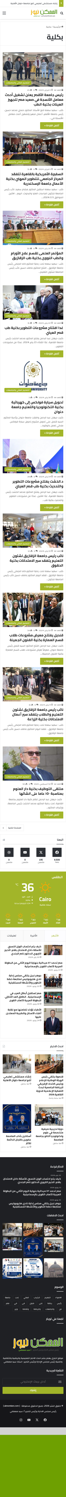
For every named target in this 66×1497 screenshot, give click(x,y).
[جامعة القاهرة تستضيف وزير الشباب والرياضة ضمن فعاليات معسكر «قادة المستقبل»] (53, 1229)
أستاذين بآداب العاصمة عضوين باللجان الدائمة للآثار (18, 1139)
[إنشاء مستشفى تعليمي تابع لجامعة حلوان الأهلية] (17, 1063)
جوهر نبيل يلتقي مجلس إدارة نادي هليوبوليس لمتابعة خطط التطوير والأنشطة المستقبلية (24, 979)
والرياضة (37, 1309)
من (60, 1309)
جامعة (7, 1297)
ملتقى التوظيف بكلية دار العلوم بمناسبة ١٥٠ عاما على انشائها (38, 791)
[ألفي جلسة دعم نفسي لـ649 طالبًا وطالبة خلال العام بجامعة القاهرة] (12, 1243)
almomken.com (11, 1406)
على (41, 1303)
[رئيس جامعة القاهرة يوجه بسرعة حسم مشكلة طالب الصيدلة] (53, 1267)
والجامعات (49, 1309)
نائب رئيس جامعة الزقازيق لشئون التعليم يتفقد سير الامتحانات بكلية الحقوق (36, 560)
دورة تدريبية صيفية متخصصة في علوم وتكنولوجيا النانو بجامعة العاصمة (49, 1134)
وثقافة (26, 1309)
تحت (17, 1297)
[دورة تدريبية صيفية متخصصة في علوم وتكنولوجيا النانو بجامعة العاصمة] (49, 1115)
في (15, 1303)
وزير (16, 1309)
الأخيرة (33, 935)
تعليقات (11, 935)
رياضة (49, 1303)
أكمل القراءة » (51, 125)
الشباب (37, 1297)
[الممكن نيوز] (44, 13)
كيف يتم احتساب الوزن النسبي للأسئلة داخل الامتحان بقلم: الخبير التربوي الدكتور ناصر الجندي (22, 950)
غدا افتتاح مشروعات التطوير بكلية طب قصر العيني (34, 330)
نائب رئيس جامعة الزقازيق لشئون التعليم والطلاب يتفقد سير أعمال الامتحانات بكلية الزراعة (37, 714)
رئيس (59, 1303)
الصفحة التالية (14, 828)
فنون (32, 1303)
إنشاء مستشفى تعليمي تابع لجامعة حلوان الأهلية (33, 3)
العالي (26, 1297)
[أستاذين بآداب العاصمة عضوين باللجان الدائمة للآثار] (17, 1118)
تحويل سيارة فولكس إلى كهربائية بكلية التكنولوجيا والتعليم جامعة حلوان (37, 407)
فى (23, 1303)
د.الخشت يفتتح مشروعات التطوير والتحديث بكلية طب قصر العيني (38, 483)
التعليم (48, 1297)
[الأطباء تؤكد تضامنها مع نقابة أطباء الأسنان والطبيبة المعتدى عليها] (53, 1021)
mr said (57, 90)
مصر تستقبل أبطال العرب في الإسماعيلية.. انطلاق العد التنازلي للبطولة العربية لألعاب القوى (23, 997)
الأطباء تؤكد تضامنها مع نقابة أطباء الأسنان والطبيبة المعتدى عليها (23, 1013)
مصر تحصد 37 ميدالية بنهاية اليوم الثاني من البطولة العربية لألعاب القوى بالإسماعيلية (33, 965)
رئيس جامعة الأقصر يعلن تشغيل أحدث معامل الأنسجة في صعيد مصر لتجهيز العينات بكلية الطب (34, 99)
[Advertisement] (33, 54)
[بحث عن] (61, 14)
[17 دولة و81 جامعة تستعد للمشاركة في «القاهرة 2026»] (12, 1268)
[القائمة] (4, 14)
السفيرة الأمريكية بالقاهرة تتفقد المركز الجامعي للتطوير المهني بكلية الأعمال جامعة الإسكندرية (34, 179)
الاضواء (58, 1297)
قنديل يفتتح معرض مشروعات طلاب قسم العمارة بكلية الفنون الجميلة (36, 637)
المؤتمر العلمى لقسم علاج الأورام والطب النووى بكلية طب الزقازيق (37, 255)
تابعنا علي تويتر (54, 1318)
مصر (7, 1303)
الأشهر (55, 935)
